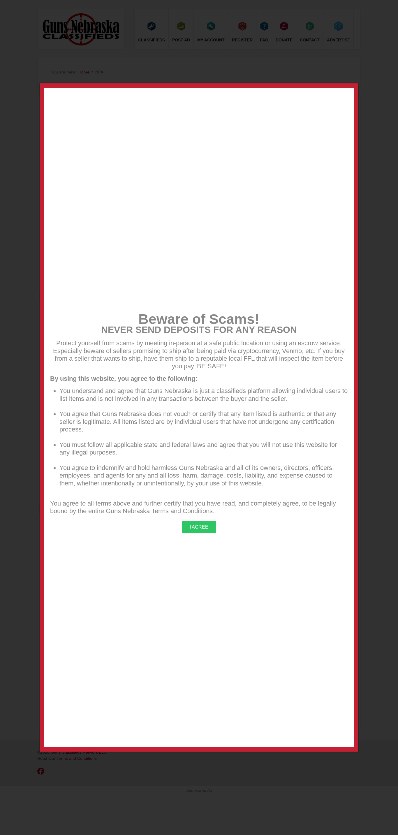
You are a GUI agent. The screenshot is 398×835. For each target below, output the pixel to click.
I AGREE (199, 526)
